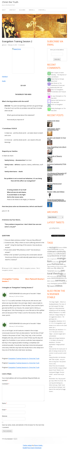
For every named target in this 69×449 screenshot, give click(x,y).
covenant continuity (56, 251)
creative (49, 254)
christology (61, 249)
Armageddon (52, 321)
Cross (54, 254)
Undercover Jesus (53, 121)
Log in (15, 438)
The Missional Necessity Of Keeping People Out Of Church (56, 174)
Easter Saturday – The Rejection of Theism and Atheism (56, 75)
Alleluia (51, 312)
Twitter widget (27, 445)
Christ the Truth (10, 2)
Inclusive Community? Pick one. (56, 164)
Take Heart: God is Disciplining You (53, 129)
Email (4, 410)
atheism (61, 247)
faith (57, 262)
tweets (52, 286)
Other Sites (41, 10)
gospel (62, 261)
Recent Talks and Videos (55, 192)
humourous (57, 264)
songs (48, 283)
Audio (4, 81)
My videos (57, 268)
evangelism (27, 268)
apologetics (54, 247)
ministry (61, 266)
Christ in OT (12, 10)
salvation (52, 281)
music (52, 268)
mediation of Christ (54, 266)
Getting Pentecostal (54, 184)
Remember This (53, 378)
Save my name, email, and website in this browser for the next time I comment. (23, 426)
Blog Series (22, 10)
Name (4, 403)
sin (66, 281)
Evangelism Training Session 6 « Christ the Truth (23, 363)
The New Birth (55, 102)
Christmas (54, 249)
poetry (51, 276)
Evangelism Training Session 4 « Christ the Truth (23, 358)
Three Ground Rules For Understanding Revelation (56, 200)
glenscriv (4, 45)
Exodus (54, 262)
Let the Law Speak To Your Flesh (56, 138)
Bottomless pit (53, 329)
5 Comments (21, 45)
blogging (49, 249)
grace (49, 264)
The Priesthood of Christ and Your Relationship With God (55, 85)
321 (23, 268)
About (4, 10)
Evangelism (59, 104)
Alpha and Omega (54, 338)
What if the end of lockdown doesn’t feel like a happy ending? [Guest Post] (58, 368)
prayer (54, 276)
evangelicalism (53, 258)
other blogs (57, 271)
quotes (49, 278)
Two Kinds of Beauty (54, 156)
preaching (61, 276)
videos (58, 285)
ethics (48, 258)
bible (65, 247)
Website (4, 416)
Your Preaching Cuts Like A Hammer (56, 147)
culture (59, 253)
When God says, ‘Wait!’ (55, 385)
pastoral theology (56, 272)
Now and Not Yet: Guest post (57, 349)
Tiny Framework (9, 438)
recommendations (57, 278)
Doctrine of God (59, 255)
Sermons (31, 10)
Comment (5, 384)
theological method (56, 283)
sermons (33, 268)
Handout (5, 76)
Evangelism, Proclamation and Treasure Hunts (56, 92)
